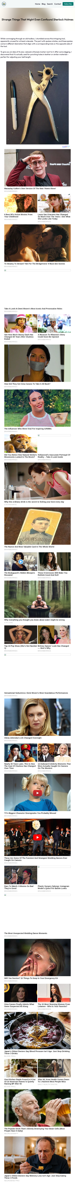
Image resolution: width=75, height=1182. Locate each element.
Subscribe (68, 4)
